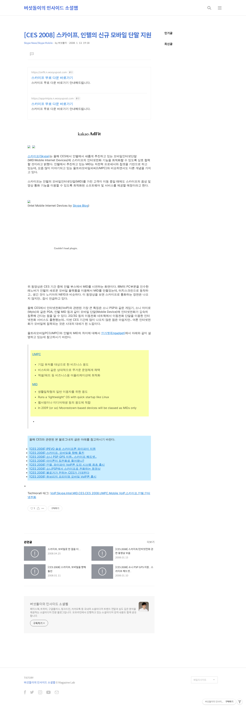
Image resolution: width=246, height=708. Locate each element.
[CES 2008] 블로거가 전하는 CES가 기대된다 (59, 472)
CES (81, 493)
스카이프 (131, 493)
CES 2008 (92, 493)
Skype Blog (80, 205)
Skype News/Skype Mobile (38, 43)
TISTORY (28, 678)
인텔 (141, 493)
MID (35, 384)
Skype (61, 493)
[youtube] (48, 692)
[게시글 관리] (43, 508)
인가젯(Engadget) (113, 333)
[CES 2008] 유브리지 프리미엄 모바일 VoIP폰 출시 (62, 476)
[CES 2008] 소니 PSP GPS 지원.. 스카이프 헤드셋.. (63, 456)
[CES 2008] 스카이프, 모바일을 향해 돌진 (56, 453)
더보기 (151, 542)
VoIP (53, 493)
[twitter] (32, 692)
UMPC (36, 354)
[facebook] (25, 692)
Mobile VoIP (117, 493)
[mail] (57, 692)
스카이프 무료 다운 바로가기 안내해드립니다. (60, 82)
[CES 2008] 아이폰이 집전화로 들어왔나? (56, 460)
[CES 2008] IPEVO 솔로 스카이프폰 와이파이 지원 (62, 449)
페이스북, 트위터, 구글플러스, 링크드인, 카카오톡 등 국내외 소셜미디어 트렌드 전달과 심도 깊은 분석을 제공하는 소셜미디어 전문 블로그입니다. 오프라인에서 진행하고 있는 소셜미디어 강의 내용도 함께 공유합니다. (83, 612)
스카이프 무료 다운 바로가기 (52, 78)
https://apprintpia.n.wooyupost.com (52, 98)
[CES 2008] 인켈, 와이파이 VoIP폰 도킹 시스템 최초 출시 (67, 464)
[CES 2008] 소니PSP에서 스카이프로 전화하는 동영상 (64, 468)
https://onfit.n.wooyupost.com (49, 72)
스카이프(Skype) (39, 156)
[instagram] (40, 692)
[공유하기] (38, 508)
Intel (69, 493)
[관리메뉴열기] (239, 701)
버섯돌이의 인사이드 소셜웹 (51, 7)
